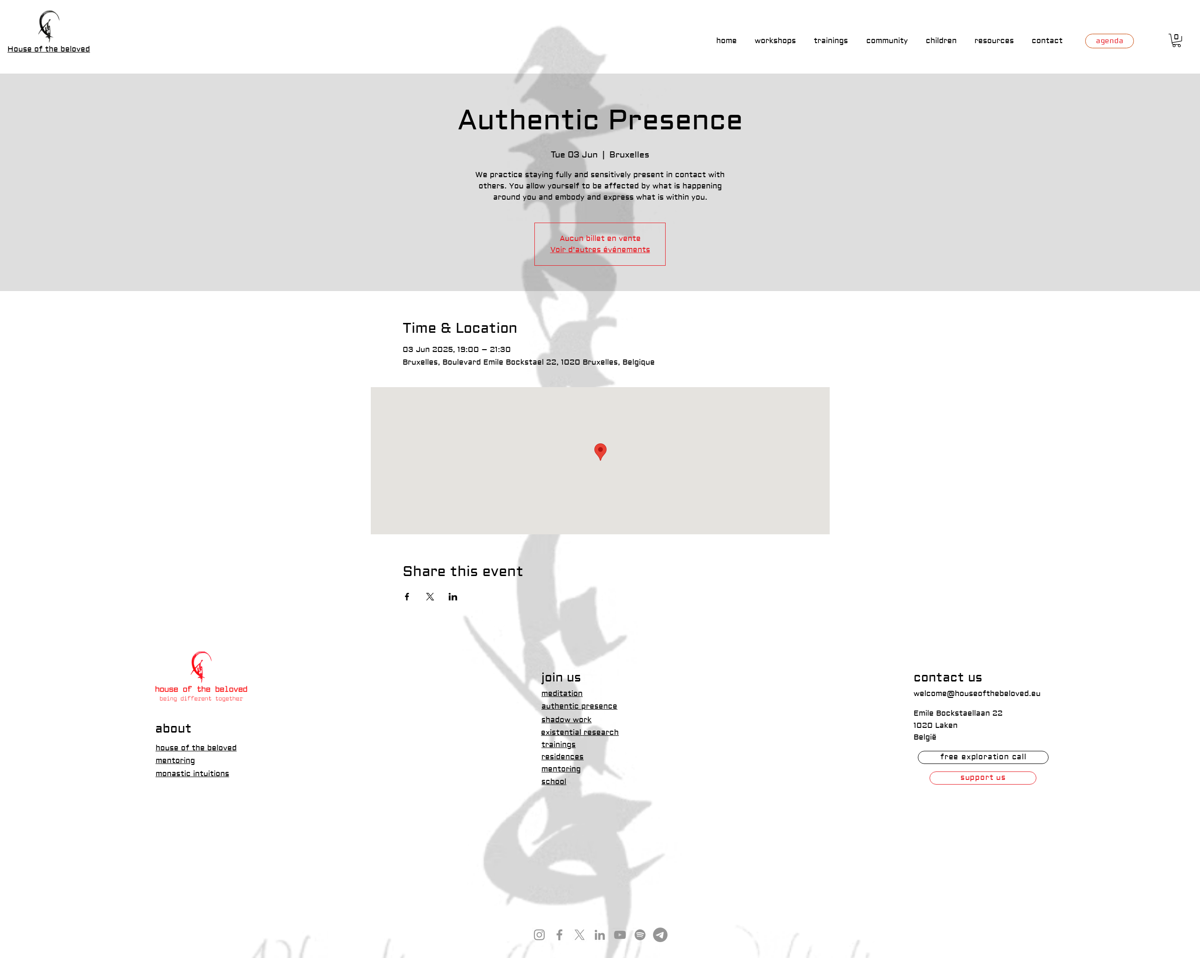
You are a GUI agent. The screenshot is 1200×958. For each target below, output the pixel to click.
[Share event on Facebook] (407, 596)
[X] (579, 935)
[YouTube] (620, 935)
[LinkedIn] (599, 935)
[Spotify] (640, 935)
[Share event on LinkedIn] (453, 596)
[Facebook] (559, 935)
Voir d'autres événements (600, 249)
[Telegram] (660, 935)
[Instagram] (539, 935)
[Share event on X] (430, 596)
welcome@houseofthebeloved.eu (977, 693)
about (173, 728)
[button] (1177, 40)
